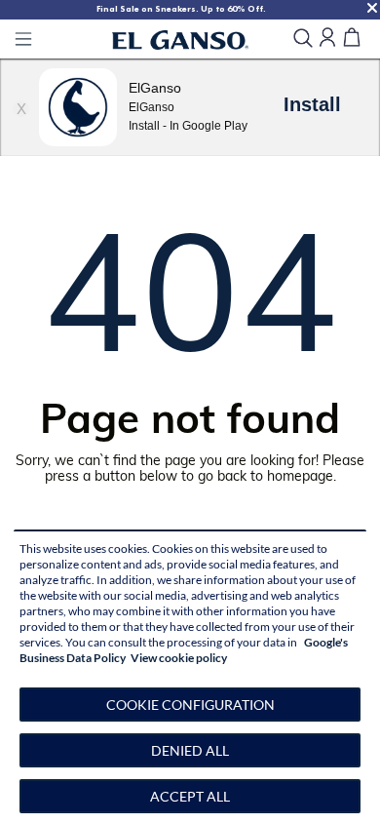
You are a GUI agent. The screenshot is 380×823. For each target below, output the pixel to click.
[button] (190, 704)
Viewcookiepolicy (179, 657)
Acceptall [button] (190, 796)
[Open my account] (327, 38)
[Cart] (351, 38)
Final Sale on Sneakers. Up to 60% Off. (181, 9)
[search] (303, 39)
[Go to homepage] (180, 39)
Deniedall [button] (190, 750)
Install (312, 104)
